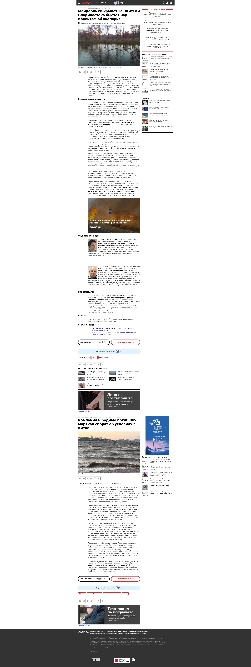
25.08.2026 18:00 (83, 417)
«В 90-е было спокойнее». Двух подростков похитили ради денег (160, 89)
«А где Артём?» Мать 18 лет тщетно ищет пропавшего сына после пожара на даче (160, 64)
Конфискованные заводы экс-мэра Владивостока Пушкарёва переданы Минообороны (157, 22)
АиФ (120, 67)
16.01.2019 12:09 (82, 8)
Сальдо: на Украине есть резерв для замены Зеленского (160, 127)
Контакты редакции (96, 631)
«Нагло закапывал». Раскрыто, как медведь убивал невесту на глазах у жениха (161, 493)
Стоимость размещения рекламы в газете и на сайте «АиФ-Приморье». (127, 631)
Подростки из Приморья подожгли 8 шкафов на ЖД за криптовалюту (157, 38)
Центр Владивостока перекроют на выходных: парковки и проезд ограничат (157, 46)
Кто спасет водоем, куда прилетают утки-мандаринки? (114, 332)
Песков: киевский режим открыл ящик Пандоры (159, 108)
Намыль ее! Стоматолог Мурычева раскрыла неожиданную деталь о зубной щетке (160, 84)
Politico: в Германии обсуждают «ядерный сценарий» (159, 120)
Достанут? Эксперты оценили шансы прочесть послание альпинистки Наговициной (161, 58)
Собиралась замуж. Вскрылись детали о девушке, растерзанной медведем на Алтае (160, 480)
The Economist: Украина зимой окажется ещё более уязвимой (158, 114)
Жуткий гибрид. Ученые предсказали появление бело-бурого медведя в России (161, 467)
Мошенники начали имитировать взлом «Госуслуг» (159, 101)
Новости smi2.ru (84, 411)
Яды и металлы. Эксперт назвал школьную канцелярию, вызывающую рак (159, 71)
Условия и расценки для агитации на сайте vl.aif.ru (106, 633)
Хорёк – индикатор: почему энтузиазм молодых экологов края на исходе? (109, 221)
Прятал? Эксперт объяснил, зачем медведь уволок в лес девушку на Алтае (160, 461)
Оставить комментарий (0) (125, 342)
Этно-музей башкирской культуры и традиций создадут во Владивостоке (128, 373)
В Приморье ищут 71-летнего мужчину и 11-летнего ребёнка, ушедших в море (157, 30)
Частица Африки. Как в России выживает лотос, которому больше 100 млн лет (161, 77)
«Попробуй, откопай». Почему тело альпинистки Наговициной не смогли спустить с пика (161, 474)
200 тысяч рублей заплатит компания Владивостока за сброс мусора (96, 373)
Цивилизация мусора (101, 334)
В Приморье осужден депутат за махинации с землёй (96, 384)
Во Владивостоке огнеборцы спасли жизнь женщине (126, 378)
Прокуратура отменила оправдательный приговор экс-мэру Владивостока (157, 14)
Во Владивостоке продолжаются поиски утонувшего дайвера (96, 378)
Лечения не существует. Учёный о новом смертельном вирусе (160, 486)
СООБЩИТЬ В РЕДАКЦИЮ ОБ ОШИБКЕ (135, 633)
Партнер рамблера (107, 659)
